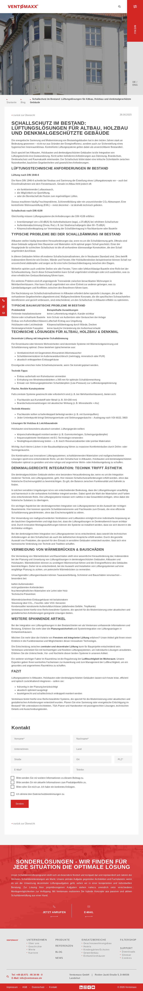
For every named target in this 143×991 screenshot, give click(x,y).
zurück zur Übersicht (23, 115)
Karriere (33, 953)
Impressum (12, 987)
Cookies (127, 958)
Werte (31, 949)
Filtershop (128, 940)
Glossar (126, 955)
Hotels (87, 946)
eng (135, 85)
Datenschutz (38, 987)
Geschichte (35, 946)
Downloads (128, 952)
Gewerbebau (91, 953)
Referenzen (64, 946)
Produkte (62, 940)
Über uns (33, 943)
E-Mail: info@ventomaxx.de (27, 978)
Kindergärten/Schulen (97, 949)
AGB (24, 987)
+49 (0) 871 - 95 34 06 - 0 (29, 975)
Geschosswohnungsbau (98, 943)
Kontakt (53, 987)
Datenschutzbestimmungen (47, 794)
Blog (23, 102)
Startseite (11, 102)
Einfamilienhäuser (94, 956)
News (59, 958)
